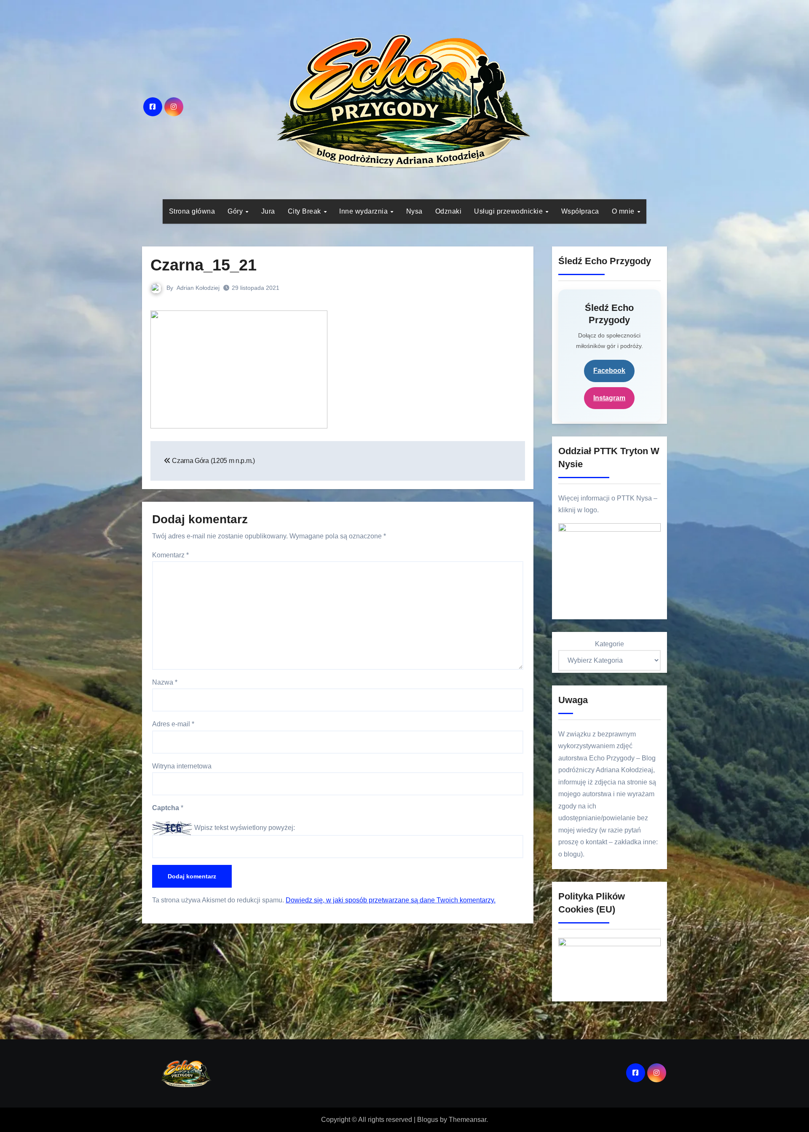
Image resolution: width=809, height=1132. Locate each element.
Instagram (609, 397)
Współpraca (580, 211)
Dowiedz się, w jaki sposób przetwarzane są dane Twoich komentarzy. (391, 900)
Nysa (414, 211)
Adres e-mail (173, 724)
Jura (268, 211)
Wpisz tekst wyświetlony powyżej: (244, 827)
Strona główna (192, 211)
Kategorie (609, 644)
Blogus (427, 1119)
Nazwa (164, 682)
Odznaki (448, 211)
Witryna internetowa (182, 766)
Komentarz (170, 555)
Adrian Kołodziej (198, 287)
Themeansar (467, 1119)
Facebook (609, 370)
